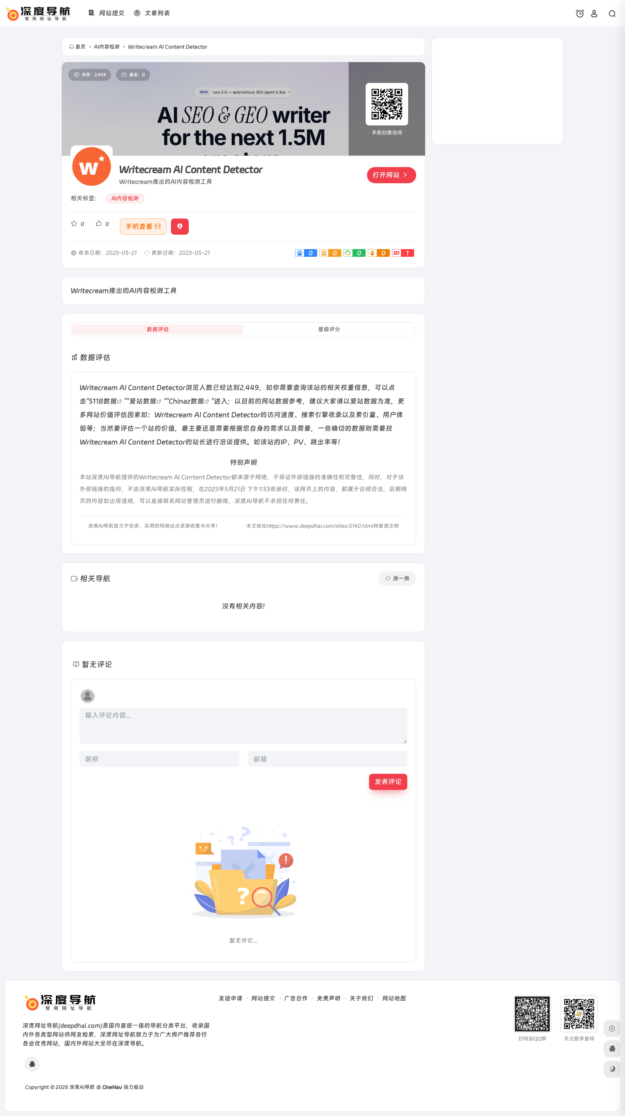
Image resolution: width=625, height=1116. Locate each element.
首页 (80, 47)
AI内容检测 (106, 47)
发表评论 (388, 782)
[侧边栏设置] (612, 1028)
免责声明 (329, 998)
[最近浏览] (580, 13)
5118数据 (103, 401)
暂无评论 (97, 664)
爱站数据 (142, 401)
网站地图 (394, 998)
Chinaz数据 (186, 401)
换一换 (401, 578)
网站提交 (263, 998)
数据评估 (158, 329)
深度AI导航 (82, 1087)
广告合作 (296, 998)
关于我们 (361, 998)
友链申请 (230, 998)
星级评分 (329, 329)
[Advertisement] (497, 91)
